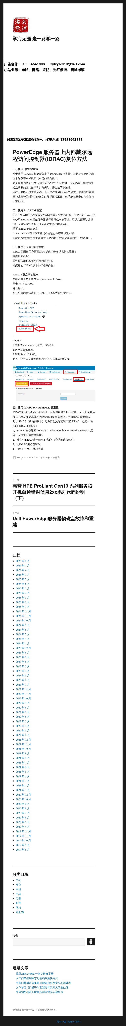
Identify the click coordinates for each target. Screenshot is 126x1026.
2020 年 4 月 (23, 826)
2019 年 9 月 (23, 845)
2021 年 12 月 (23, 739)
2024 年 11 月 (23, 615)
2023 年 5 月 (23, 666)
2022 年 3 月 (23, 730)
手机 (18, 889)
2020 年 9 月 (23, 803)
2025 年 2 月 (23, 602)
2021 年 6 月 (23, 767)
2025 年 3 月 (23, 597)
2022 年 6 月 (23, 716)
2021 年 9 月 (23, 753)
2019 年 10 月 (23, 840)
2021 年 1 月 (23, 790)
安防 (18, 884)
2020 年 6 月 (23, 817)
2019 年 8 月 (23, 849)
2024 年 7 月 (23, 634)
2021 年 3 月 (23, 780)
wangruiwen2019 (25, 457)
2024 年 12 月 (23, 611)
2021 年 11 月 (23, 744)
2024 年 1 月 (23, 643)
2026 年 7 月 (23, 565)
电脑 (18, 898)
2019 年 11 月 (23, 835)
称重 (18, 903)
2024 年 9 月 (23, 625)
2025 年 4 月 (23, 593)
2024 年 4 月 (23, 638)
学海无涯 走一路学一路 (36, 38)
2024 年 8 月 (23, 629)
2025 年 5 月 (23, 588)
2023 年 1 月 (23, 684)
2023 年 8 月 (23, 652)
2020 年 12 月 (23, 794)
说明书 (20, 912)
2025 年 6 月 (23, 583)
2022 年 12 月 (23, 689)
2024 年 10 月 (23, 620)
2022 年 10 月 (23, 698)
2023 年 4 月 (23, 670)
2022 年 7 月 (23, 712)
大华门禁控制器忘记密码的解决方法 (37, 978)
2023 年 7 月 (23, 657)
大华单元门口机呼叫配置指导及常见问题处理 (42, 987)
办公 (18, 880)
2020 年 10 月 (23, 799)
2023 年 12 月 (23, 648)
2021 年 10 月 (23, 748)
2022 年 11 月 (23, 693)
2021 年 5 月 (23, 771)
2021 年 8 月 (23, 758)
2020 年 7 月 (23, 813)
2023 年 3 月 (23, 675)
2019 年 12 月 (23, 831)
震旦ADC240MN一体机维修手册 (34, 973)
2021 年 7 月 (23, 762)
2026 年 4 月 (23, 570)
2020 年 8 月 (23, 808)
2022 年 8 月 (23, 707)
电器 (18, 893)
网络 (18, 907)
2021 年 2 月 (23, 785)
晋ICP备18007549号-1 (69, 1021)
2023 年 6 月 (23, 661)
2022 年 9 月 (23, 703)
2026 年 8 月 (23, 561)
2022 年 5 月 (23, 721)
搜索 (15, 935)
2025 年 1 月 (23, 606)
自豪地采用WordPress (47, 1009)
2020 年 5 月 (23, 822)
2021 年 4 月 (23, 776)
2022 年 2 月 (23, 735)
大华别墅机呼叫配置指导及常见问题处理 (39, 992)
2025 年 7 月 (23, 579)
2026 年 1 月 (23, 574)
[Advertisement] (63, 108)
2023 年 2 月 (23, 680)
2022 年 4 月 (23, 725)
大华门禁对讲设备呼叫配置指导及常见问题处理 (43, 982)
